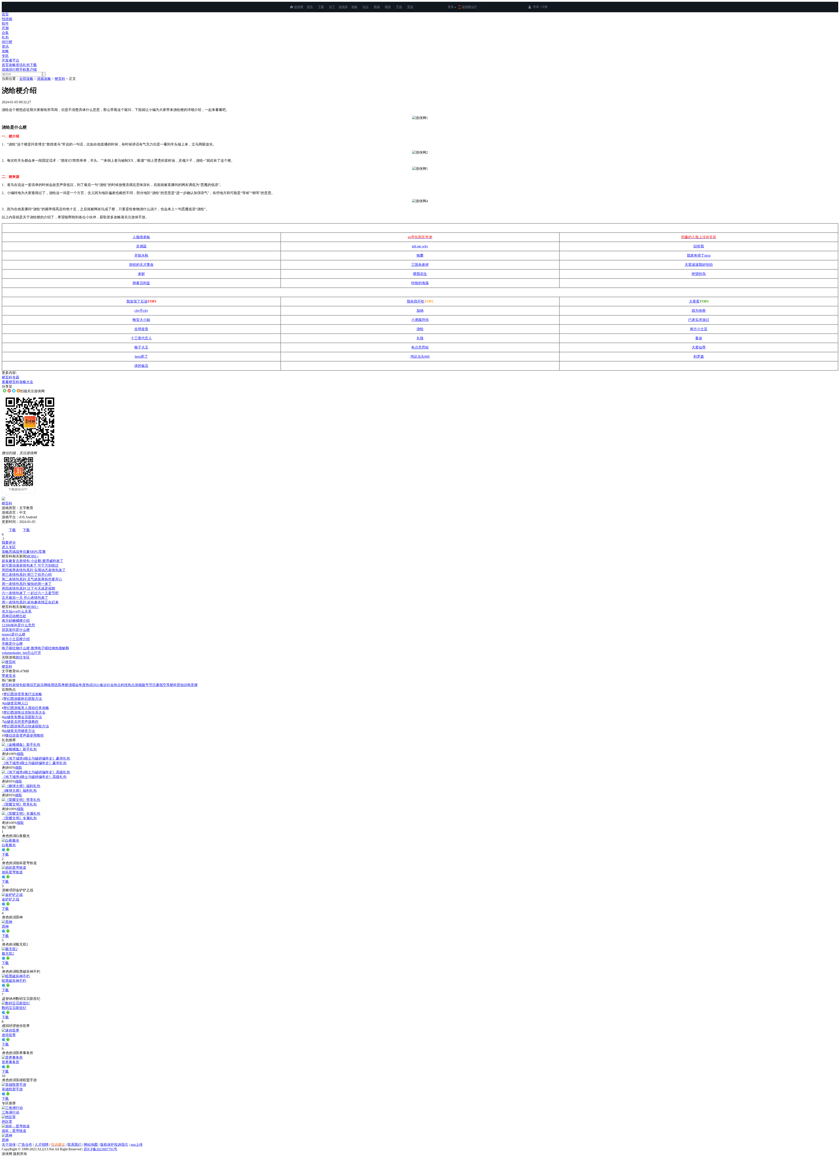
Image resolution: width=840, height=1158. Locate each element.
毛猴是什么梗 (12, 643)
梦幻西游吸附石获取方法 (23, 699)
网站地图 (91, 1144)
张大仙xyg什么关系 (17, 611)
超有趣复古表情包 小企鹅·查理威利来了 (32, 561)
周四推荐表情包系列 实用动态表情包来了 (34, 570)
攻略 (354, 7)
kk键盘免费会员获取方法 (23, 717)
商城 (377, 7)
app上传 (137, 1144)
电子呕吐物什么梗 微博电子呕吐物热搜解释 (35, 648)
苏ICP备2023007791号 (100, 1149)
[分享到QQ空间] (18, 390)
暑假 (159, 685)
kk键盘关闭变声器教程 (21, 722)
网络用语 (51, 685)
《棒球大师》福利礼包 (19, 790)
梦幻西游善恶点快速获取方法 (26, 726)
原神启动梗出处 (14, 616)
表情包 (17, 685)
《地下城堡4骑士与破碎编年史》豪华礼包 (34, 763)
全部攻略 (26, 79)
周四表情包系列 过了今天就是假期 (28, 588)
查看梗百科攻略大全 (17, 382)
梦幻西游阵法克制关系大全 (25, 712)
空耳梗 (168, 685)
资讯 (310, 7)
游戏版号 (142, 685)
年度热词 (86, 685)
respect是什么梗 (13, 634)
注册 (544, 7)
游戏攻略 (44, 79)
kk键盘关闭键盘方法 (19, 731)
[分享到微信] (4, 390)
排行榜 (7, 42)
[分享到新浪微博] (9, 390)
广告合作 (25, 1144)
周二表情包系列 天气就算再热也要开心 (32, 579)
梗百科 (60, 79)
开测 (5, 28)
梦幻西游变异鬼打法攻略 (23, 694)
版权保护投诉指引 (114, 1144)
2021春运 (100, 685)
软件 (5, 23)
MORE (32, 556)
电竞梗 (192, 685)
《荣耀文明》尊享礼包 (19, 804)
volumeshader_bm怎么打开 (21, 653)
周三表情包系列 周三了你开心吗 (27, 574)
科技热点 (128, 685)
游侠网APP (469, 7)
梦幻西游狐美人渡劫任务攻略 (26, 708)
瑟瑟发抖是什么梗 (16, 630)
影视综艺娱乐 (33, 685)
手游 (399, 7)
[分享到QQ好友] (14, 390)
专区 (5, 56)
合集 (5, 33)
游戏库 (343, 7)
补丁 (332, 7)
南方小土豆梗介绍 (16, 639)
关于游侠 (9, 1144)
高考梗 (63, 685)
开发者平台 (10, 60)
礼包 (5, 37)
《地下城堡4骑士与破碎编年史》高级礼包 (34, 777)
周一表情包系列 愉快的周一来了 (27, 584)
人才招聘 (42, 1144)
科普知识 (180, 685)
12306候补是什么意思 (18, 625)
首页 (5, 14)
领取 (20, 754)
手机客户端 (28, 69)
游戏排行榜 (10, 69)
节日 (152, 685)
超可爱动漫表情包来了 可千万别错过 (30, 565)
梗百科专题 (10, 377)
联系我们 (74, 1144)
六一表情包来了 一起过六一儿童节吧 (30, 593)
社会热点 (114, 685)
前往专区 (23, 657)
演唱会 (73, 685)
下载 (321, 7)
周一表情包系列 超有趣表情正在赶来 (30, 602)
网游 (388, 7)
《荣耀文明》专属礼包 (19, 818)
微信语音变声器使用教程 (24, 735)
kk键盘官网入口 (16, 703)
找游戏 (7, 19)
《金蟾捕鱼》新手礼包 (19, 749)
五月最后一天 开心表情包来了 (25, 597)
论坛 (365, 7)
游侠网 (298, 7)
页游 (410, 7)
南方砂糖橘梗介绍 (16, 620)
